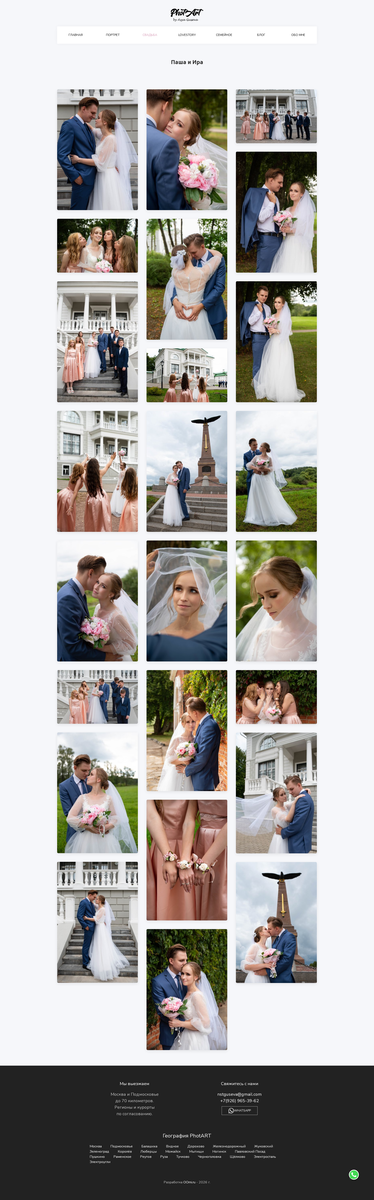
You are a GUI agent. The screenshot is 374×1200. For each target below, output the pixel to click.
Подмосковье (121, 1146)
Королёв (125, 1151)
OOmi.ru (189, 1182)
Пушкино (97, 1156)
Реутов (146, 1156)
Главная (76, 35)
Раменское (122, 1156)
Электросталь (265, 1156)
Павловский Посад (250, 1151)
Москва (96, 1146)
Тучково (182, 1156)
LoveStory (187, 35)
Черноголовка (209, 1156)
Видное (172, 1146)
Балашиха (149, 1146)
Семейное (224, 35)
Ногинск (219, 1151)
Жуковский (263, 1146)
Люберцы (148, 1151)
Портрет (113, 35)
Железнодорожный (229, 1146)
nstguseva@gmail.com (239, 1094)
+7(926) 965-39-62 (239, 1101)
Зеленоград (99, 1151)
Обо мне (298, 35)
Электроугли (100, 1162)
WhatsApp (242, 1110)
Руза (164, 1156)
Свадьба (150, 35)
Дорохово (195, 1146)
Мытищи (196, 1151)
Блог (261, 35)
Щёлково (237, 1156)
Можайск (173, 1151)
